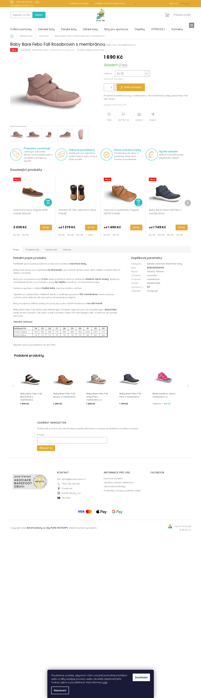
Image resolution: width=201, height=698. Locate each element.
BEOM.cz (186, 529)
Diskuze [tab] (67, 249)
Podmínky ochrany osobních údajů (122, 490)
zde (105, 682)
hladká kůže (153, 283)
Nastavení (60, 690)
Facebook (67, 488)
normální (152, 275)
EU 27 (116, 234)
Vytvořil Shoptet (182, 526)
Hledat (39, 15)
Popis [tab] (16, 249)
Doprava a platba (78, 3)
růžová (150, 271)
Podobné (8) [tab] (32, 249)
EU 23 (107, 234)
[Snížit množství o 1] (115, 89)
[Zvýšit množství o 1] (115, 85)
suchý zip (152, 290)
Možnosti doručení (113, 78)
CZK (171, 3)
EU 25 (61, 234)
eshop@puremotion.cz (73, 479)
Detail (45, 227)
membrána (153, 279)
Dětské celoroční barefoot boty (164, 263)
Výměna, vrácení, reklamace (110, 3)
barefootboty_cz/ (71, 493)
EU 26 (71, 234)
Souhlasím (141, 677)
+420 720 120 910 (71, 483)
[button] (13, 386)
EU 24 (161, 234)
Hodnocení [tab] (51, 249)
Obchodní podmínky (114, 486)
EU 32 (180, 234)
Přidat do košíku (133, 87)
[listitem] (32, 385)
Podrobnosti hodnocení (62, 49)
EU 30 (80, 234)
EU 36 (25, 234)
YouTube (66, 497)
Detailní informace (113, 104)
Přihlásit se (46, 448)
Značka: (90, 49)
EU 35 (16, 234)
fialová (160, 271)
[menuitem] (21, 29)
